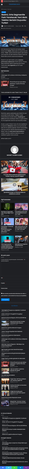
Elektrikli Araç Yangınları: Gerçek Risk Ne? (21, 244)
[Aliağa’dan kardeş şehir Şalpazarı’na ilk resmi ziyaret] (5, 393)
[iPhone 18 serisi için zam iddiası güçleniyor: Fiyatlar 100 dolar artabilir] (5, 83)
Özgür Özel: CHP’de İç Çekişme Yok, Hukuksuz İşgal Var (18, 379)
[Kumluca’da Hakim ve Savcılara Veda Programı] (5, 387)
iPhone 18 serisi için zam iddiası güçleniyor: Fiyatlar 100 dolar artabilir (18, 83)
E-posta (3, 283)
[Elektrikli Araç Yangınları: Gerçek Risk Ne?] (21, 239)
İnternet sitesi (4, 288)
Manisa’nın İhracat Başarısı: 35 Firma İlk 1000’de (14, 1)
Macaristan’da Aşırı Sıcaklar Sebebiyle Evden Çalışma (17, 322)
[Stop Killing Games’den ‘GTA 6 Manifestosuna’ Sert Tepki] (21, 206)
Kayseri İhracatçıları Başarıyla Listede (11, 397)
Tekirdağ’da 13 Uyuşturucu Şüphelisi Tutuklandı (13, 310)
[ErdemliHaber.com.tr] (14, 4)
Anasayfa (4, 9)
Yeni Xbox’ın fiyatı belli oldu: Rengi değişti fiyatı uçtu (7, 213)
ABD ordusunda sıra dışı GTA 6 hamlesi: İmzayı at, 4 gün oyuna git (21, 228)
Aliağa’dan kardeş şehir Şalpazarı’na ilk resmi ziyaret (17, 392)
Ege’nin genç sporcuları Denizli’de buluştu (12, 349)
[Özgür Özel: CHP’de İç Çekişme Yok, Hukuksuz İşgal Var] (5, 380)
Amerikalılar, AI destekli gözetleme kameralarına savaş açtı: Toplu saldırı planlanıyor (7, 229)
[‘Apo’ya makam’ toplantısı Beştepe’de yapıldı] (5, 370)
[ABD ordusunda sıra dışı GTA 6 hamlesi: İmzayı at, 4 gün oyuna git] (21, 221)
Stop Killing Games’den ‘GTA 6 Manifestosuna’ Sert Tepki (21, 213)
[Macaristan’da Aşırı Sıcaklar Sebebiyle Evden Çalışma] (5, 323)
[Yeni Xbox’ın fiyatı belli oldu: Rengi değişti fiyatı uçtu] (7, 206)
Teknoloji (9, 9)
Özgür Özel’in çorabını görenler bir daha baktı (13, 358)
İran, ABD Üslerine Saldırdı (8, 375)
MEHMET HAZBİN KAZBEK (8, 26)
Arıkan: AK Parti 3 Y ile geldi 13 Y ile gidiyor (11, 314)
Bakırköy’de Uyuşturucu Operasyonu (10, 335)
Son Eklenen (14, 305)
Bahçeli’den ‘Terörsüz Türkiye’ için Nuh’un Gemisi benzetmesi (18, 402)
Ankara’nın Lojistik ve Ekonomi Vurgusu (11, 327)
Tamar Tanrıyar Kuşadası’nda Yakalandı (11, 331)
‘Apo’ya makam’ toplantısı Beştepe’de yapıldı (17, 369)
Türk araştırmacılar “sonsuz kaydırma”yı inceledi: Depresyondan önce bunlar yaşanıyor (7, 246)
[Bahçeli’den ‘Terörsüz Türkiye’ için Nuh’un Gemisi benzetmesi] (5, 403)
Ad (2, 277)
